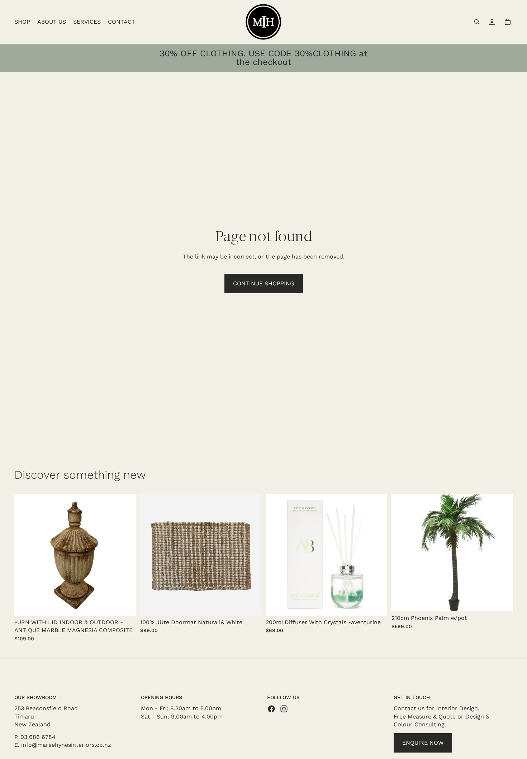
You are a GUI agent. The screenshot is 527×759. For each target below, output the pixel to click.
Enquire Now (422, 742)
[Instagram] (284, 709)
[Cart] (508, 22)
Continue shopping (263, 283)
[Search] (477, 22)
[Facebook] (271, 709)
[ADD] (124, 604)
